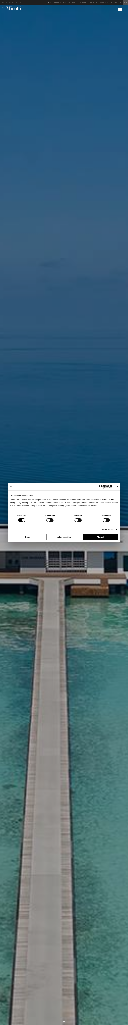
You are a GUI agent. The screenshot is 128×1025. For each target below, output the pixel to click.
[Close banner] (117, 486)
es (16, 2)
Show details (108, 529)
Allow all (100, 537)
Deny (27, 537)
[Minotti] (13, 8)
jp (23, 2)
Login (49, 2)
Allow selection (64, 537)
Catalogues (82, 2)
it (6, 2)
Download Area (69, 2)
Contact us (93, 2)
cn (20, 2)
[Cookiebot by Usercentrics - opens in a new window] (101, 486)
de (9, 2)
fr (13, 2)
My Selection (116, 2)
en (3, 2)
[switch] (50, 520)
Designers (57, 2)
